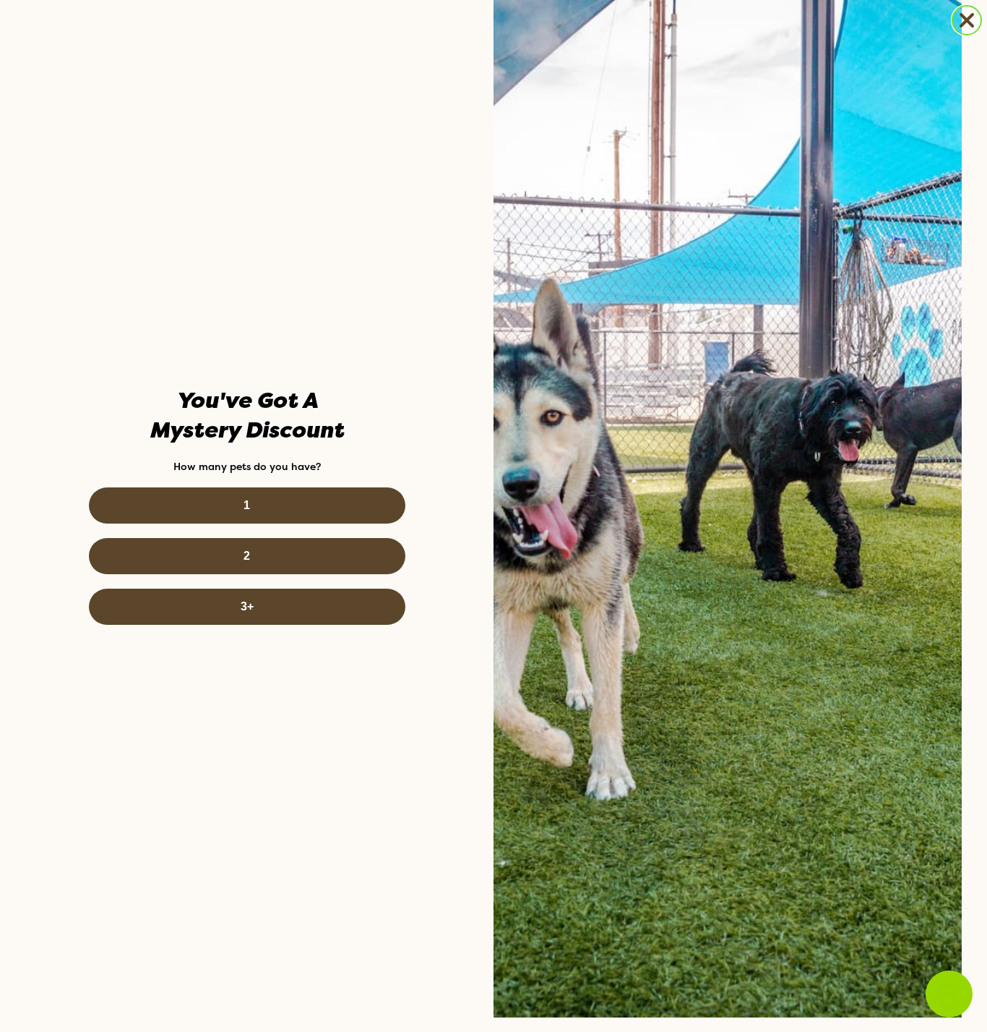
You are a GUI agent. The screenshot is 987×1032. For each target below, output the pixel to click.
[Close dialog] (966, 20)
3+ (247, 606)
